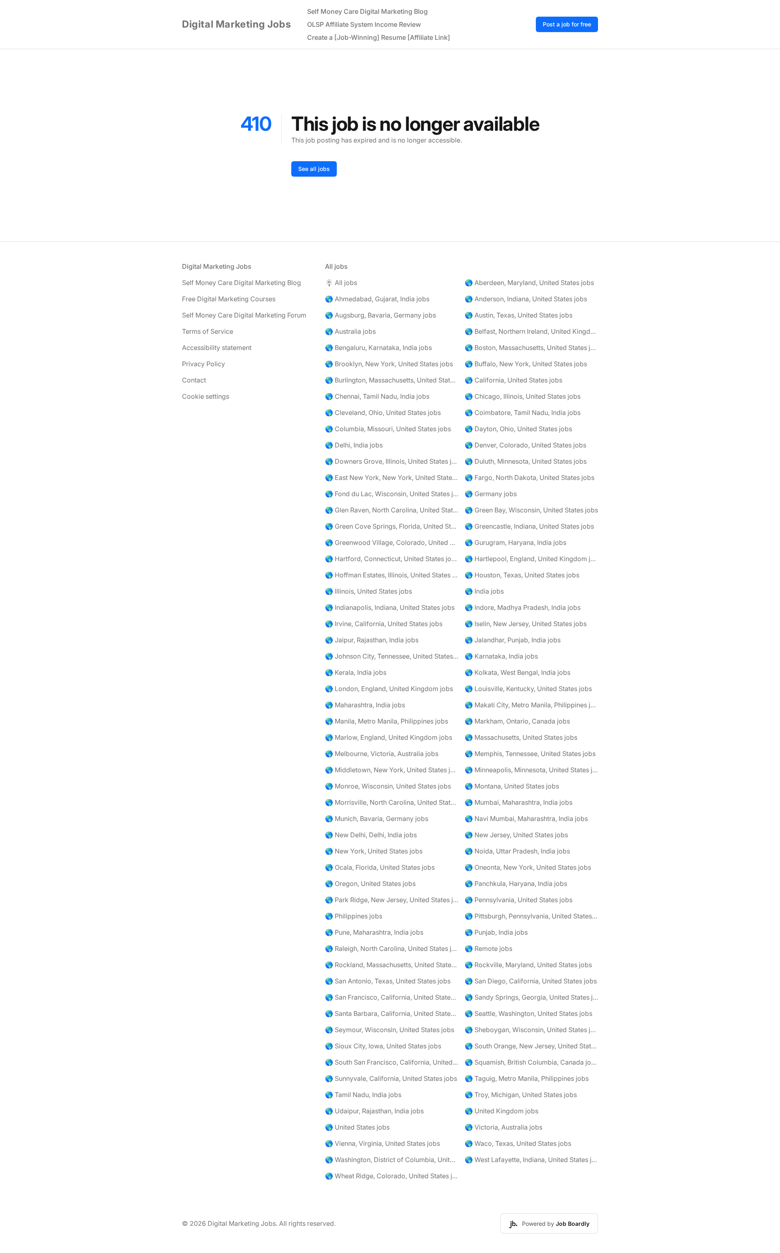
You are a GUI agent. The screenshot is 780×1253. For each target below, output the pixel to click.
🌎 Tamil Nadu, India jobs (363, 1095)
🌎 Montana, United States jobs (512, 786)
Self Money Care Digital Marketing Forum (244, 315)
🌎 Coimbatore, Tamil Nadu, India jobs (523, 412)
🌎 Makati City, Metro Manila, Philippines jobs (531, 705)
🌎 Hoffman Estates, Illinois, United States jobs (391, 575)
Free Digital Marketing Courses (228, 299)
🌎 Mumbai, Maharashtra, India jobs (518, 802)
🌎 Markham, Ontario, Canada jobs (517, 721)
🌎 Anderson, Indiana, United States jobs (526, 299)
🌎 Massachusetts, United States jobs (521, 737)
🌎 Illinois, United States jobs (368, 591)
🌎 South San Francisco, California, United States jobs (391, 1062)
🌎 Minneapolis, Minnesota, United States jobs (531, 770)
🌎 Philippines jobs (353, 916)
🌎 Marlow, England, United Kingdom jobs (388, 737)
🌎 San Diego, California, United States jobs (531, 981)
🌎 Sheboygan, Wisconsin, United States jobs (531, 1030)
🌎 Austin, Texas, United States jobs (518, 315)
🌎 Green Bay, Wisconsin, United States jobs (531, 510)
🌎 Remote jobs (488, 948)
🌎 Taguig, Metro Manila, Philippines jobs (527, 1078)
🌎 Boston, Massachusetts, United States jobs (531, 347)
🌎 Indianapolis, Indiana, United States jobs (390, 607)
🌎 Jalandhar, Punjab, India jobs (513, 640)
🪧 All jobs (341, 283)
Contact (194, 380)
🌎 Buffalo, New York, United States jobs (526, 364)
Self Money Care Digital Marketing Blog (367, 11)
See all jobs (314, 168)
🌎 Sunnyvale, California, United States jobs (391, 1078)
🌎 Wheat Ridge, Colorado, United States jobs (391, 1176)
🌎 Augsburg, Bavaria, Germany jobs (380, 315)
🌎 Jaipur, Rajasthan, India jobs (371, 640)
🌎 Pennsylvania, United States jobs (518, 900)
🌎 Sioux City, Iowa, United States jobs (383, 1046)
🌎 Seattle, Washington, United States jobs (528, 1013)
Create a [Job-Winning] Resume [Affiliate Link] (378, 37)
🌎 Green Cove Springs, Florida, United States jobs (391, 526)
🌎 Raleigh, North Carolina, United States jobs (391, 948)
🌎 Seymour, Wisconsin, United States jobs (389, 1030)
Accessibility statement (216, 347)
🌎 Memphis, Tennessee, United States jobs (530, 754)
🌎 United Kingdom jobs (501, 1111)
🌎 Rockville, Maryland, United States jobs (528, 965)
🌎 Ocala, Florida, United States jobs (380, 867)
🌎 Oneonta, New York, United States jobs (528, 867)
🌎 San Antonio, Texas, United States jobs (388, 981)
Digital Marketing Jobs (236, 24)
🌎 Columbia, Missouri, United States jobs (388, 429)
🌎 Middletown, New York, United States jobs (391, 770)
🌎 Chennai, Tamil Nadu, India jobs (377, 396)
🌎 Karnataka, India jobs (501, 656)
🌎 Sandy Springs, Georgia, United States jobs (531, 997)
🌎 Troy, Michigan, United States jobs (521, 1095)
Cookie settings (205, 396)
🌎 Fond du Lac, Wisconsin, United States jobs (391, 494)
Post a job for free (567, 24)
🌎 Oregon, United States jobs (370, 883)
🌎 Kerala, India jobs (355, 672)
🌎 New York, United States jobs (373, 851)
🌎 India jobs (484, 591)
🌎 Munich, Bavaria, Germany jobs (376, 818)
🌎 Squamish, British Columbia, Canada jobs (531, 1062)
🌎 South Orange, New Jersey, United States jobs (531, 1046)
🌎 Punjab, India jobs (496, 932)
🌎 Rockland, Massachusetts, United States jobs (391, 965)
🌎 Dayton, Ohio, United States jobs (518, 429)
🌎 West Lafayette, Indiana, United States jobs (531, 1160)
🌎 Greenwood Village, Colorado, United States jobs (391, 542)
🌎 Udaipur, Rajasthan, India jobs (374, 1111)
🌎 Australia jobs (350, 331)
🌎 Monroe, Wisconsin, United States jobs (388, 786)
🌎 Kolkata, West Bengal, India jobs (517, 672)
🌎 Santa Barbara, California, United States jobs (391, 1013)
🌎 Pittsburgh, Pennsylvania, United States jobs (531, 916)
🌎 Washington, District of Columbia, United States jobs (391, 1160)
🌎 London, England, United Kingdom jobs (389, 689)
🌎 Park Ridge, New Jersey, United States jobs (391, 900)
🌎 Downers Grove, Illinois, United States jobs (391, 461)
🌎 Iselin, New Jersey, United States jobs (526, 624)
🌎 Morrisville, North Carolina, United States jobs (391, 802)
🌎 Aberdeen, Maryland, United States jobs (529, 283)
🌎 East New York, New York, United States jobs (391, 477)
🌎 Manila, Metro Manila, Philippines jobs (386, 721)
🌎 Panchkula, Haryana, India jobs (516, 883)
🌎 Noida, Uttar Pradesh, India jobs (517, 851)
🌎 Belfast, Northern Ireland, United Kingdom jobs (531, 331)
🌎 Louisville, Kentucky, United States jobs (528, 689)
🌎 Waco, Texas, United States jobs (518, 1143)
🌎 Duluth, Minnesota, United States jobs (526, 461)
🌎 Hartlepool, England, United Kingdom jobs (531, 559)
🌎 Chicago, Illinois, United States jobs (523, 396)
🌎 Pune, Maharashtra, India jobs (374, 932)
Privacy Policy (203, 364)
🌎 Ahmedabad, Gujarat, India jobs (377, 299)
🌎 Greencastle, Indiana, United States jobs (529, 526)
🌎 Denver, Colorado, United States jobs (525, 445)
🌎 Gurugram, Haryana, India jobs (515, 542)
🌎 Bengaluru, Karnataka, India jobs (378, 347)
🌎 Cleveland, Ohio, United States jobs (383, 412)
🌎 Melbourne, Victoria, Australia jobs (381, 754)
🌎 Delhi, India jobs (354, 445)
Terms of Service (207, 331)
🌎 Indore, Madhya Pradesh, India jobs (523, 607)
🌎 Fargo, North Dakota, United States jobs (529, 477)
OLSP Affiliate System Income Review (364, 24)
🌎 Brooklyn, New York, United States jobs (389, 364)
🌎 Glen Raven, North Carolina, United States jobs (391, 510)
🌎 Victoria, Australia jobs (503, 1127)
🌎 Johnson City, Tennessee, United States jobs (391, 656)
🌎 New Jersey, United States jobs (516, 835)
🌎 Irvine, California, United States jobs (383, 624)
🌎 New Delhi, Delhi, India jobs (371, 835)
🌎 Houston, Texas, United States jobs (522, 575)
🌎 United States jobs (357, 1127)
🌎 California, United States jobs (513, 380)
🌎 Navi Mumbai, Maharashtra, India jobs (526, 818)
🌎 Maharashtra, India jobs (365, 705)
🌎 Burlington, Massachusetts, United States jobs (391, 380)
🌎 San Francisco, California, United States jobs (391, 997)
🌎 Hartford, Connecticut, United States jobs (391, 559)
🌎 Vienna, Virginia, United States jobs (382, 1143)
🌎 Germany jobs (491, 494)
